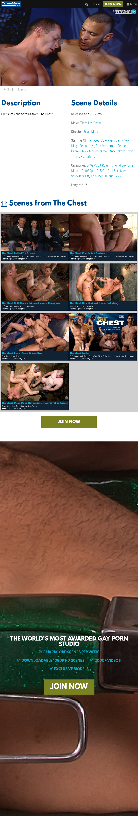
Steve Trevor (126, 151)
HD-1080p (86, 171)
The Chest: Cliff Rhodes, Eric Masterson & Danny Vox (31, 303)
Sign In (96, 4)
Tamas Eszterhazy (83, 157)
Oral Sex (113, 171)
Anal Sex (120, 165)
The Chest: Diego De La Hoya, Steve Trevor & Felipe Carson (35, 403)
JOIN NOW (113, 4)
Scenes (125, 171)
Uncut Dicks (113, 176)
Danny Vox (122, 140)
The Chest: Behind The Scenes (18, 253)
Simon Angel (108, 151)
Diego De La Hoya (82, 146)
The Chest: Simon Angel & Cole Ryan (22, 353)
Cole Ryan (107, 140)
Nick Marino (90, 151)
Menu (133, 4)
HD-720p (100, 171)
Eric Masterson (106, 146)
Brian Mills (90, 132)
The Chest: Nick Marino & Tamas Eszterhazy (94, 303)
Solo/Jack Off (80, 176)
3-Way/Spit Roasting (100, 165)
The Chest (94, 123)
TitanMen (97, 176)
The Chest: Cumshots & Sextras (87, 253)
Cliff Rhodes (91, 140)
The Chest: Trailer (79, 353)
